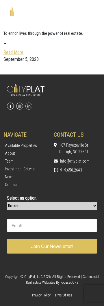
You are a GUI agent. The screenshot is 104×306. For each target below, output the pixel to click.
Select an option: (22, 198)
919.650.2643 (71, 170)
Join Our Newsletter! (52, 246)
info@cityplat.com (75, 161)
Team (9, 161)
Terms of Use (62, 295)
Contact (11, 184)
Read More (13, 52)
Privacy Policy (41, 295)
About (10, 153)
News (9, 176)
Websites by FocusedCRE (60, 282)
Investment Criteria (20, 169)
